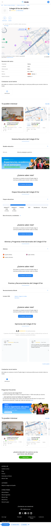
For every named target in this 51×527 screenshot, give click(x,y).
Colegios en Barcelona (21, 5)
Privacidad (19, 517)
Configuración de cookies (31, 517)
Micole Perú (5, 499)
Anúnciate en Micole (7, 476)
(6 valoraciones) (19, 10)
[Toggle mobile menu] (2, 2)
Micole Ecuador (5, 502)
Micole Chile (5, 497)
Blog (3, 471)
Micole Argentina (6, 495)
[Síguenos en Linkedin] (20, 513)
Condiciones (41, 517)
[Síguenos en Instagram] (28, 513)
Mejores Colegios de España (9, 5)
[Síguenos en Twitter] (22, 513)
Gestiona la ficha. (10, 57)
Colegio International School (12, 123)
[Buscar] (48, 2)
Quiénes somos (5, 469)
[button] (25, 146)
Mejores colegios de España (8, 485)
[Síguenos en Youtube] (31, 513)
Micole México (5, 492)
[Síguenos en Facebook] (25, 513)
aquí (32, 400)
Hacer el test (25, 457)
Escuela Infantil (35, 123)
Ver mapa (6, 25)
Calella (28, 5)
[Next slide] (48, 350)
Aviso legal (4, 517)
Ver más (47, 103)
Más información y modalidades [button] (11, 215)
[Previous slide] (2, 350)
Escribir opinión (45, 364)
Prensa (3, 473)
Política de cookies (6, 521)
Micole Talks (5, 478)
